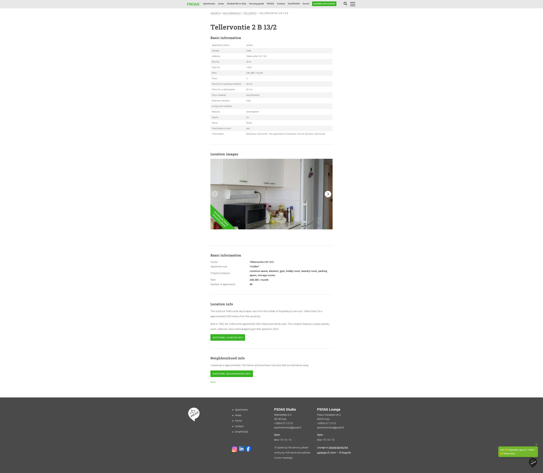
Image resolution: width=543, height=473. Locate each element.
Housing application (324, 4)
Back (213, 382)
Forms (238, 420)
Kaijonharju (232, 13)
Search (345, 4)
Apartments (209, 3)
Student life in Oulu (236, 3)
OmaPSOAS (294, 3)
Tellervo (249, 13)
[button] (328, 194)
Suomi (306, 3)
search (215, 13)
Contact (281, 3)
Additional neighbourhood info (232, 374)
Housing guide (256, 3)
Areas (221, 3)
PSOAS (270, 3)
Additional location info (228, 337)
